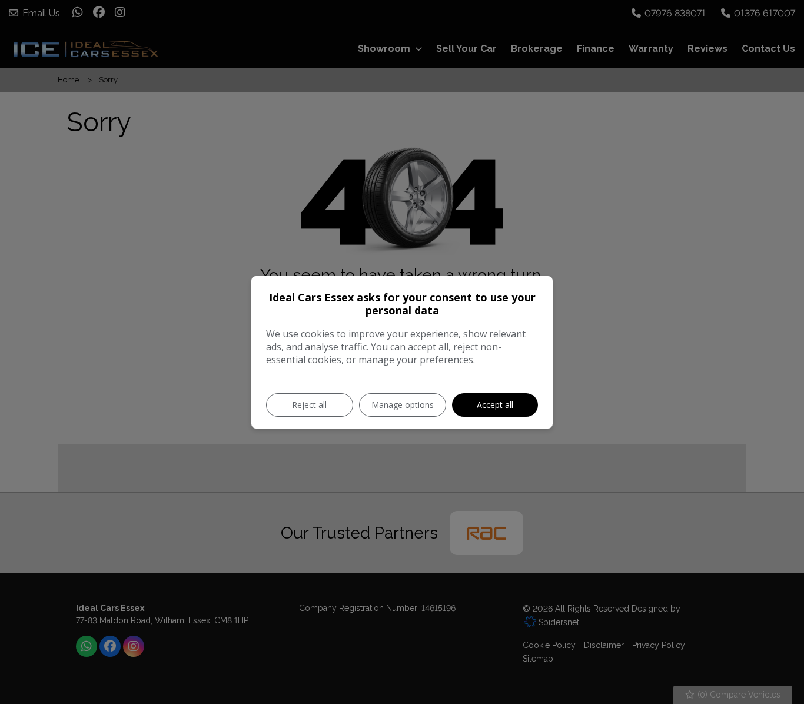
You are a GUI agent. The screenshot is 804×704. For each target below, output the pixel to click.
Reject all (309, 404)
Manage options (402, 404)
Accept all (495, 404)
